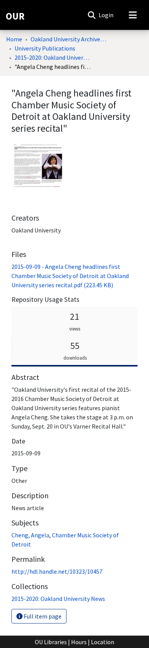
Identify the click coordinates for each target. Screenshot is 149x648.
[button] (91, 15)
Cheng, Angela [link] (30, 535)
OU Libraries (51, 642)
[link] (70, 276)
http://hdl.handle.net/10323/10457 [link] (56, 571)
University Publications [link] (45, 48)
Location (102, 642)
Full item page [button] (42, 616)
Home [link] (14, 39)
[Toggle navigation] (132, 15)
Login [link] (106, 15)
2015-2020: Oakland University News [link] (53, 57)
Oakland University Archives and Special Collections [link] (69, 39)
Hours (79, 642)
